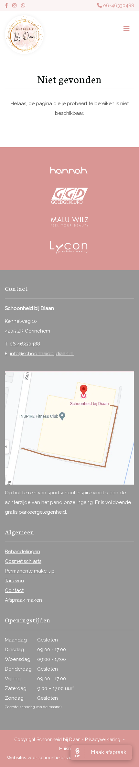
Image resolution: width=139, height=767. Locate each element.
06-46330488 (118, 5)
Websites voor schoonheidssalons (43, 757)
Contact (14, 590)
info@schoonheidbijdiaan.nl (42, 353)
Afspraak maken (23, 600)
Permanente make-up (30, 571)
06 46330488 (25, 344)
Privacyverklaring (102, 739)
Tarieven (14, 581)
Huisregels (70, 748)
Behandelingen (22, 551)
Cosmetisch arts (23, 561)
